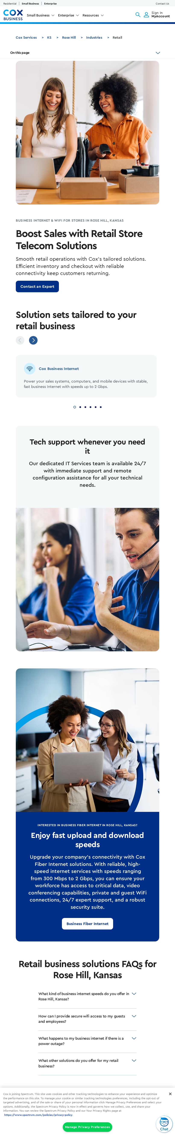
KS (49, 37)
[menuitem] (40, 16)
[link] (37, 286)
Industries (94, 37)
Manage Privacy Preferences (87, 1127)
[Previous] (20, 340)
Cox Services (26, 37)
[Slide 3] (85, 407)
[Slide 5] (95, 407)
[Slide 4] (90, 407)
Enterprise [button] (66, 15)
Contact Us (162, 3)
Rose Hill (69, 37)
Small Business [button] (38, 15)
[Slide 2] (80, 407)
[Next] (33, 340)
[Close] (170, 1094)
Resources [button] (91, 15)
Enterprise (50, 3)
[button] (138, 14)
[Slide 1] (74, 407)
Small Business (30, 3)
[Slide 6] (101, 407)
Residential (9, 3)
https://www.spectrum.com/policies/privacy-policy (38, 1115)
